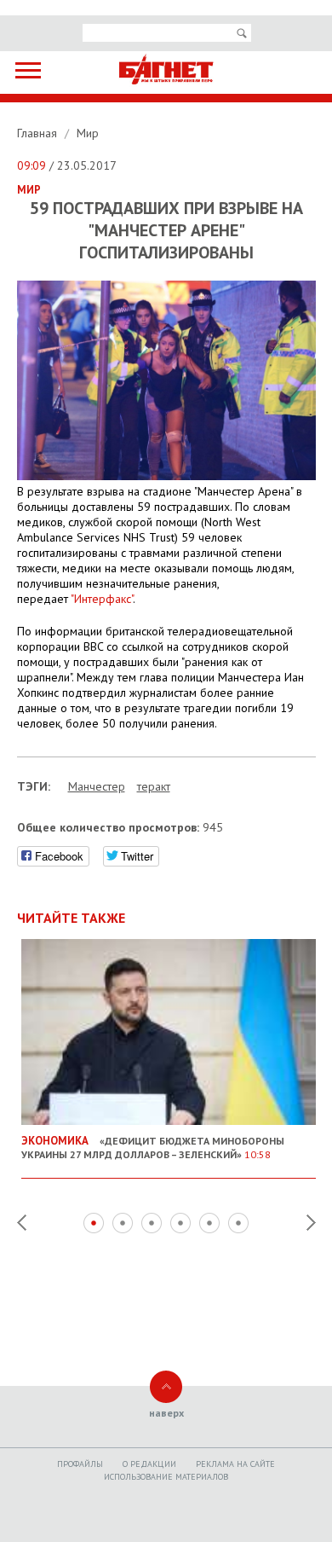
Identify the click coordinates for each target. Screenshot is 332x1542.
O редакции (149, 1464)
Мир (88, 133)
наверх (166, 1412)
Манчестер (96, 786)
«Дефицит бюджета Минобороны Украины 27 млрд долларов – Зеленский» (152, 1147)
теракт (153, 786)
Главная (38, 133)
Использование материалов (166, 1476)
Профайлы (80, 1464)
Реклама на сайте (235, 1464)
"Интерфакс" (102, 598)
